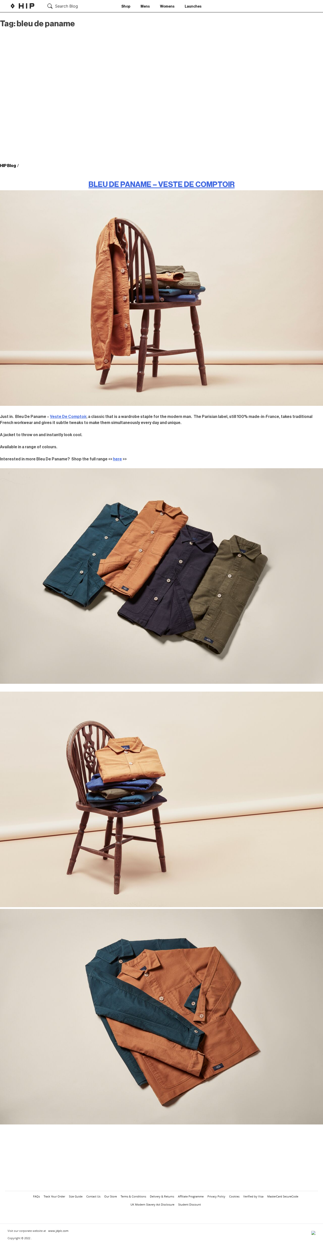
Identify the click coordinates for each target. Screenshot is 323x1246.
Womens (167, 6)
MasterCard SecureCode (282, 1196)
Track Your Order (54, 1196)
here (117, 459)
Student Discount (189, 1204)
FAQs (36, 1196)
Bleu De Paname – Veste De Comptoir (162, 184)
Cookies (234, 1196)
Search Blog (66, 6)
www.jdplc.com (58, 1231)
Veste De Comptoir (68, 417)
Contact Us (93, 1196)
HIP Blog (8, 166)
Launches (193, 6)
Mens (145, 6)
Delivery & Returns (162, 1196)
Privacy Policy (216, 1196)
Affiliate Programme (191, 1196)
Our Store (110, 1196)
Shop (125, 6)
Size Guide (76, 1196)
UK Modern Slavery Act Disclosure (152, 1204)
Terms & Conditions (133, 1196)
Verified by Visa (253, 1196)
